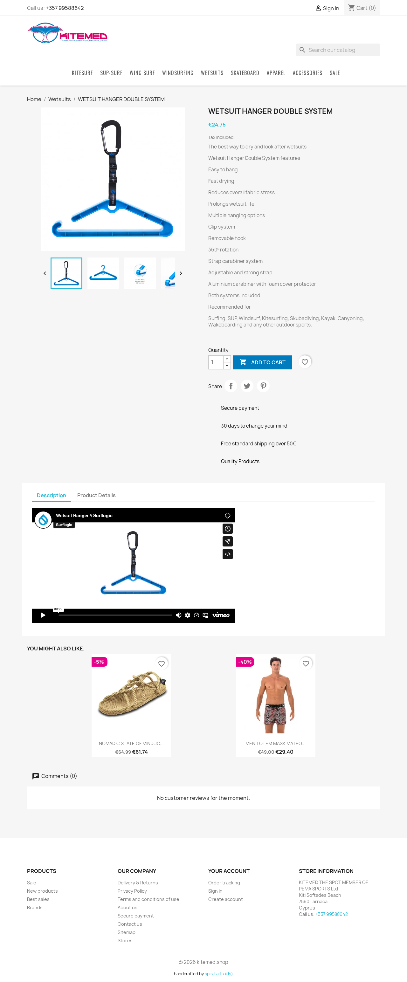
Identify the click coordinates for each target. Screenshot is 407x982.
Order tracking (224, 883)
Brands (35, 907)
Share (230, 386)
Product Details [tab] (96, 495)
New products (42, 891)
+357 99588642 (65, 7)
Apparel (276, 73)
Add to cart (262, 362)
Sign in (215, 891)
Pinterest (263, 386)
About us (127, 907)
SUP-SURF (111, 73)
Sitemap (126, 932)
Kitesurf (82, 73)
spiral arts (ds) (219, 974)
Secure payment (136, 916)
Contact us (130, 924)
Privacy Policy (132, 891)
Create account (225, 899)
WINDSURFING (178, 73)
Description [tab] (51, 495)
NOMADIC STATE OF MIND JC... (131, 743)
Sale (31, 883)
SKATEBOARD (245, 73)
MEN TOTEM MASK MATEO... (275, 743)
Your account (229, 871)
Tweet (247, 386)
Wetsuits (212, 73)
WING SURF (142, 73)
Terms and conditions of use (148, 899)
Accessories (307, 73)
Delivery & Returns (138, 883)
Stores (125, 940)
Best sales (38, 899)
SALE (335, 73)
